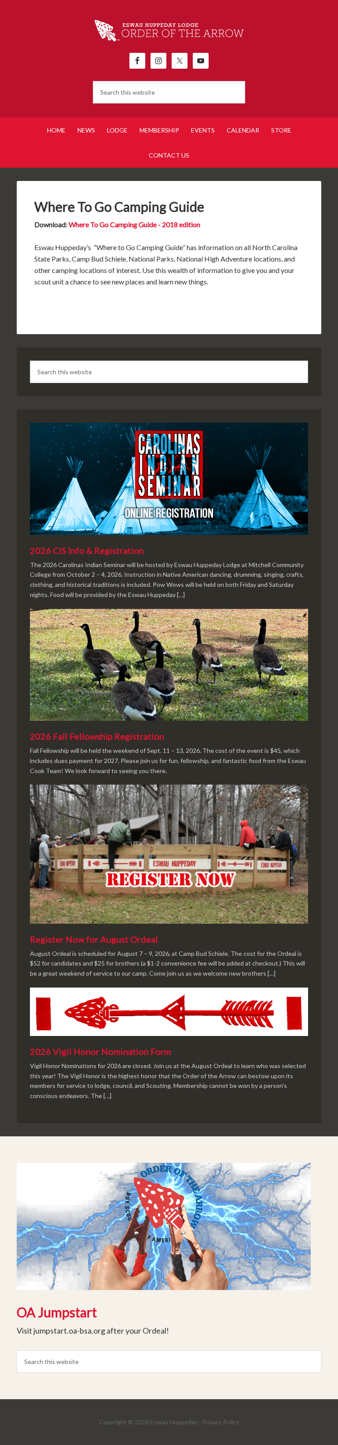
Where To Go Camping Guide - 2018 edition (134, 224)
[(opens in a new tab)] (163, 1228)
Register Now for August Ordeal (94, 939)
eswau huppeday (169, 31)
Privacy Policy (220, 1422)
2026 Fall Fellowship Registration (97, 736)
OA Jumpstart (57, 1312)
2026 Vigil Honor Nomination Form (100, 1051)
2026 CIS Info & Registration (87, 550)
